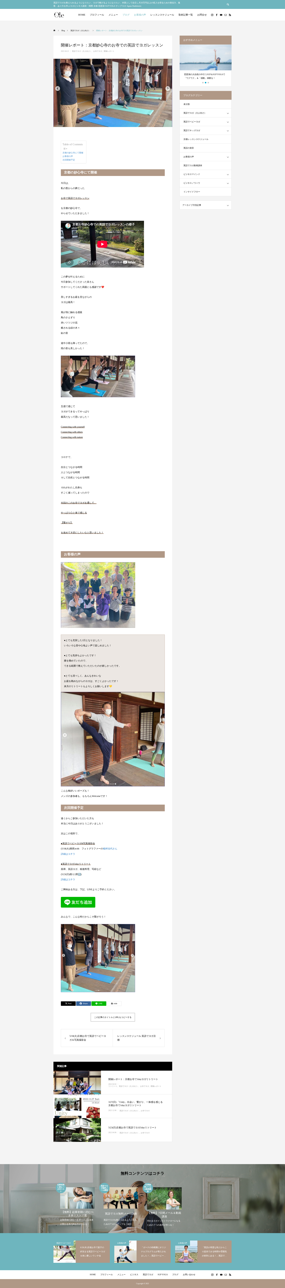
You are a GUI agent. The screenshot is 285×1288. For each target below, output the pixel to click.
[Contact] (225, 15)
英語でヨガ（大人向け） (82, 51)
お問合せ (202, 15)
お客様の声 (140, 15)
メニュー (113, 15)
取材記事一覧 (186, 15)
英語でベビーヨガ (191, 122)
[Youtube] (221, 15)
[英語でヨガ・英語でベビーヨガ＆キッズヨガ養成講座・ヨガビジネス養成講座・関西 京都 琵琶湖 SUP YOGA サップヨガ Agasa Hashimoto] (58, 15)
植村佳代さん (110, 848)
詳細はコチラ (68, 854)
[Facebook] (216, 15)
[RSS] (230, 15)
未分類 (186, 104)
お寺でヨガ (97, 51)
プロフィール (97, 15)
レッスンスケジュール (162, 15)
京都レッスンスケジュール (195, 139)
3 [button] (208, 82)
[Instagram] (212, 15)
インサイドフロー (191, 192)
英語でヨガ (148, 1274)
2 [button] (206, 82)
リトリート (112, 1086)
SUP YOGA (163, 1274)
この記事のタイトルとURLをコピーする (113, 1017)
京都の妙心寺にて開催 (72, 152)
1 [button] (203, 82)
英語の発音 (188, 148)
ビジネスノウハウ (191, 183)
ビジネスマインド (191, 174)
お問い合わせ (189, 1274)
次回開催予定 (68, 160)
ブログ (126, 15)
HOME (81, 15)
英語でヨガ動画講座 (192, 165)
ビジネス (134, 1274)
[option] (206, 63)
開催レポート (109, 51)
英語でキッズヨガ (191, 130)
